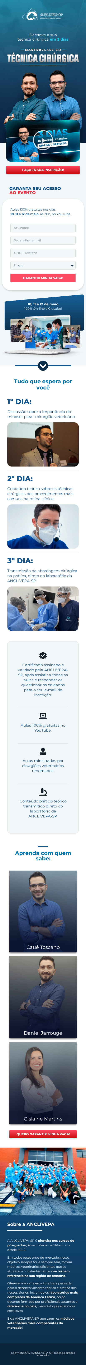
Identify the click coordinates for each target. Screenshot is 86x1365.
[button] (43, 141)
